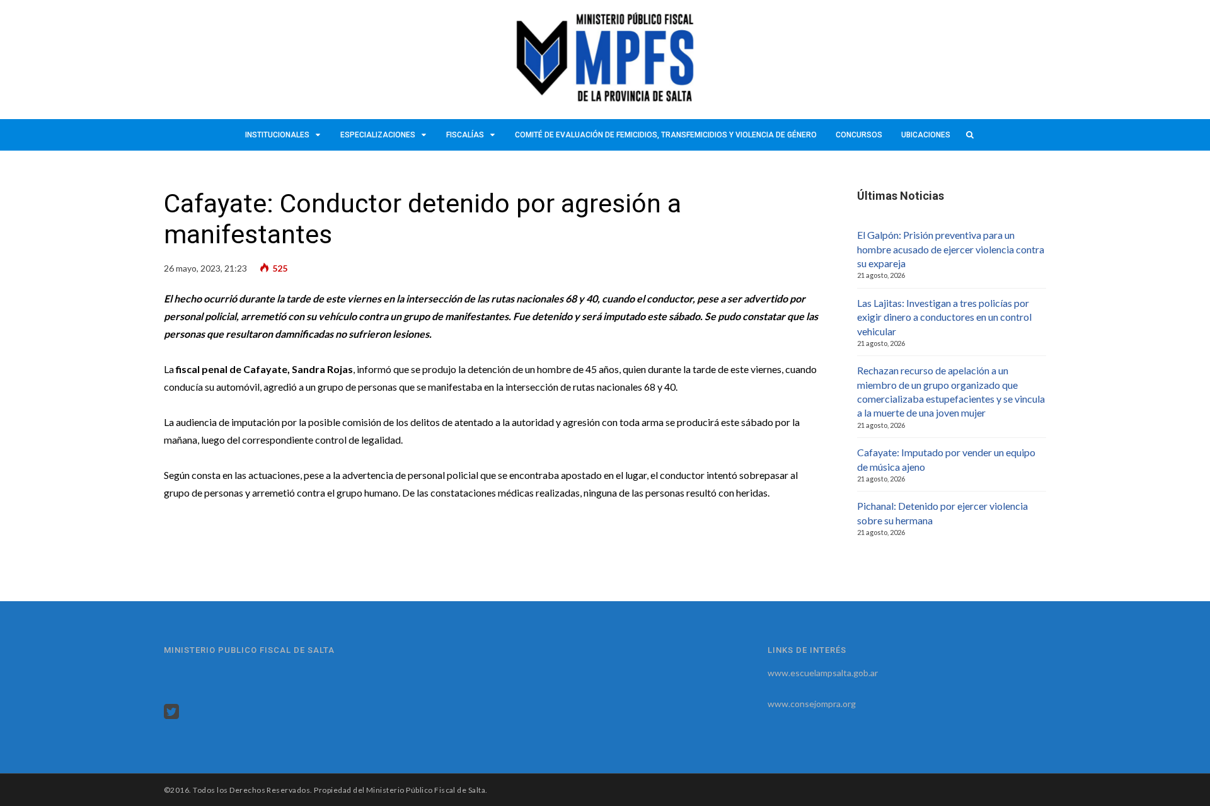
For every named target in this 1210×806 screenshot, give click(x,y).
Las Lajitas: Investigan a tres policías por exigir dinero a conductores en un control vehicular (944, 317)
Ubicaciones (925, 134)
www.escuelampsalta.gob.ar (823, 672)
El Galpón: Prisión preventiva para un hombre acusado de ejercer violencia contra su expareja (950, 249)
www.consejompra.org (812, 703)
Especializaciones (377, 134)
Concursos (859, 134)
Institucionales (277, 134)
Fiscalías (465, 134)
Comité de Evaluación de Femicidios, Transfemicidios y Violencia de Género (666, 134)
